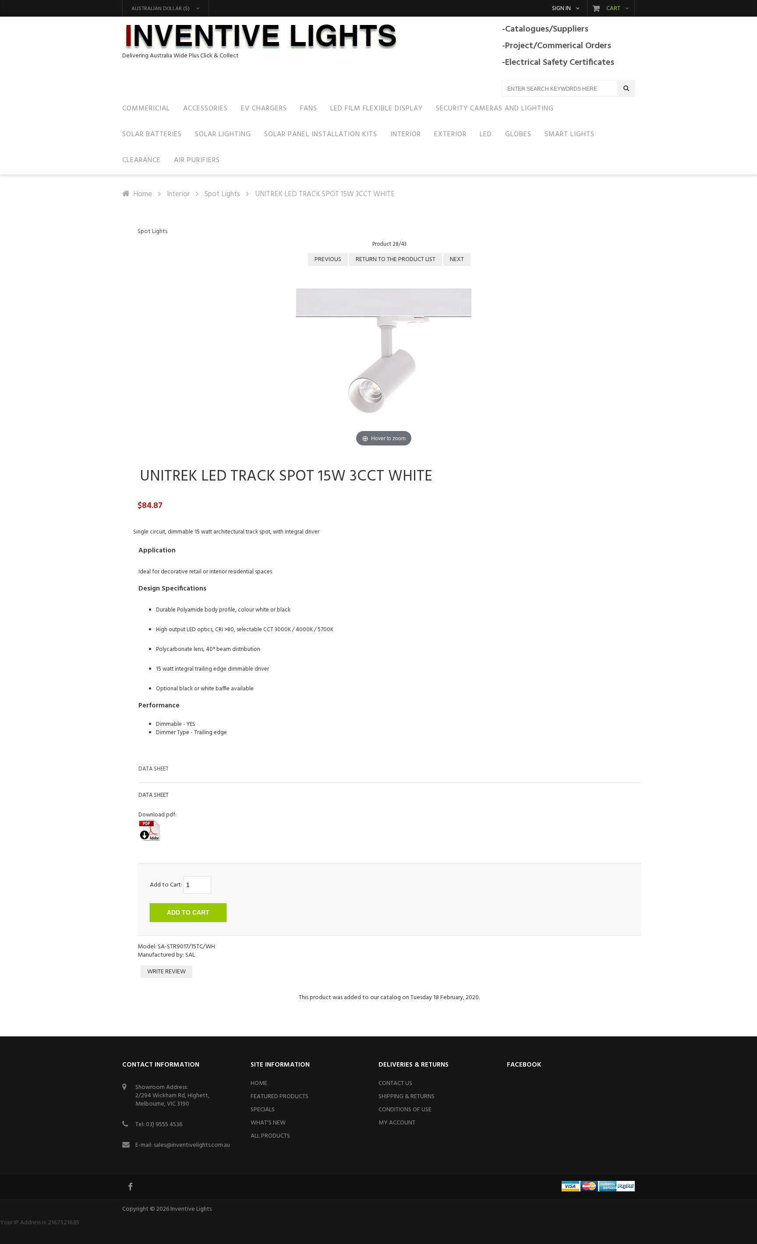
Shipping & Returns (406, 1097)
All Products (270, 1136)
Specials (263, 1110)
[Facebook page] (131, 1186)
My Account (396, 1123)
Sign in (561, 8)
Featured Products (279, 1097)
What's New (268, 1123)
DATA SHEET (153, 769)
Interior (178, 194)
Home (142, 194)
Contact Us (395, 1083)
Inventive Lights (191, 1209)
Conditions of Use (405, 1110)
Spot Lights (222, 194)
